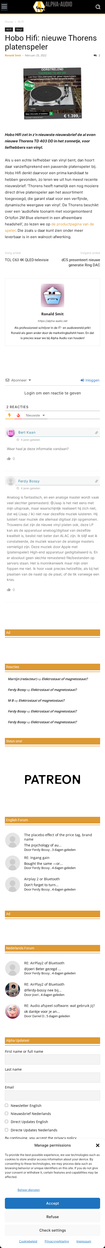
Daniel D (38, 1016)
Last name (13, 1069)
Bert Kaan (26, 432)
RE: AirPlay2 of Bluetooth (44, 963)
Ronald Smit (13, 55)
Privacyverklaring (57, 1241)
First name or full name (24, 1051)
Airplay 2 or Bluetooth (42, 879)
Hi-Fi (21, 22)
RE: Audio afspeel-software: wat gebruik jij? (59, 1005)
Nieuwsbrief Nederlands (30, 1113)
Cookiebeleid (28, 1241)
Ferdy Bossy (29, 481)
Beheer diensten (29, 1190)
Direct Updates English (29, 1121)
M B (11, 700)
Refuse (52, 1216)
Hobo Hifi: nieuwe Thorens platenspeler (51, 42)
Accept (52, 1203)
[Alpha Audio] (52, 6)
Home (9, 22)
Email (9, 1087)
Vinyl (19, 29)
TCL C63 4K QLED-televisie (27, 260)
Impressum (83, 1241)
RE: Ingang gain (37, 857)
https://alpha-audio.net (52, 321)
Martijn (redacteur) (22, 679)
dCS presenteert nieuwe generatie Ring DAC (81, 262)
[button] (97, 1145)
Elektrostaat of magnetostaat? (65, 679)
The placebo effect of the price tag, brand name (58, 837)
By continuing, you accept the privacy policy (40, 1138)
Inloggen (91, 380)
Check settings (52, 1230)
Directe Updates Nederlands (33, 1130)
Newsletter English (26, 1105)
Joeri (35, 994)
